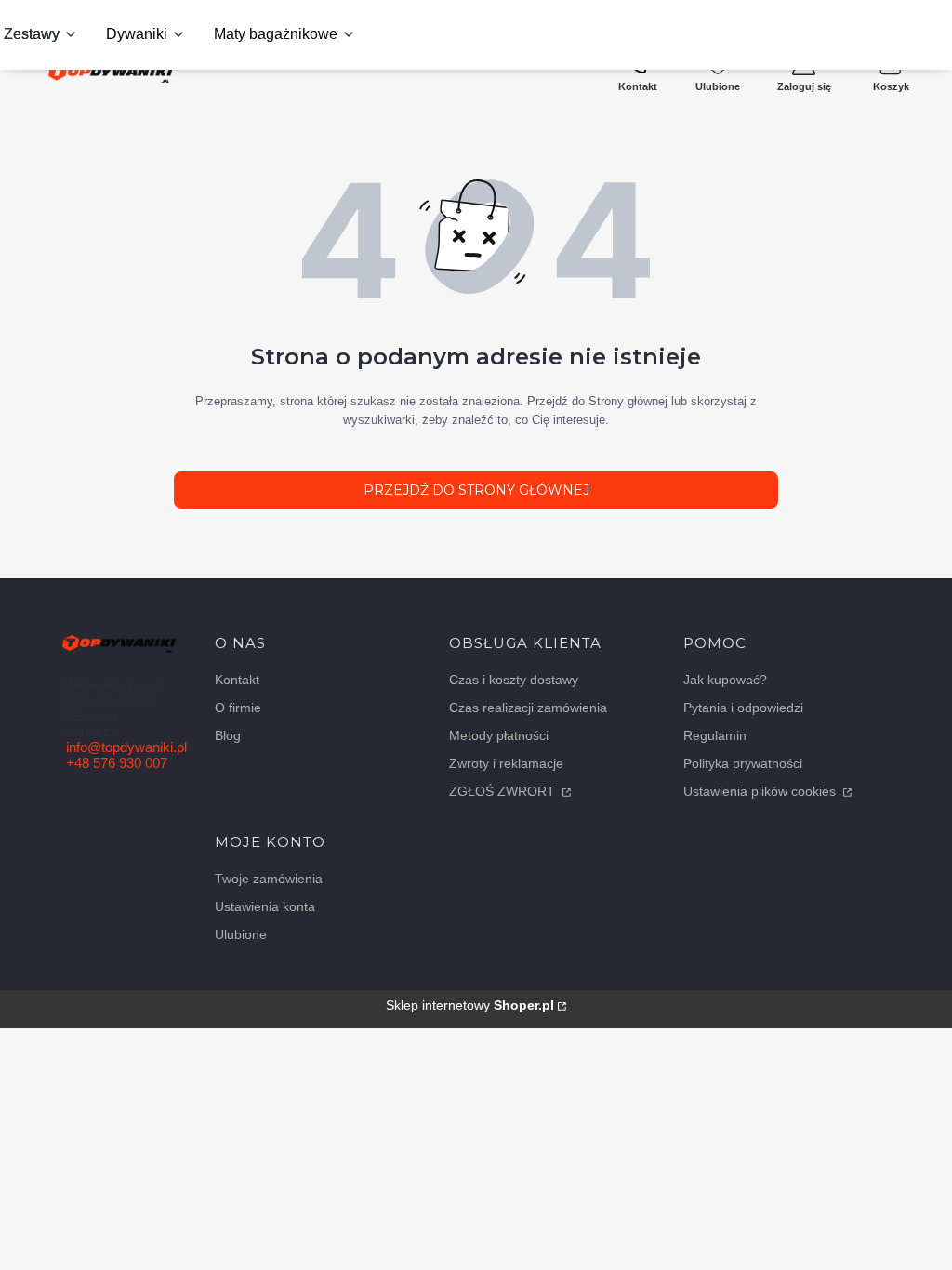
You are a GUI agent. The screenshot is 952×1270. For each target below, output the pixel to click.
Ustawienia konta (265, 906)
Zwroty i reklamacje (506, 763)
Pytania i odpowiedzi (743, 707)
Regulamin (715, 735)
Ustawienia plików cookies (761, 791)
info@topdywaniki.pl (126, 747)
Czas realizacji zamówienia (528, 707)
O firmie (238, 707)
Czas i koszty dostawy (513, 679)
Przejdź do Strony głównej (476, 490)
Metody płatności (499, 735)
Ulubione (241, 934)
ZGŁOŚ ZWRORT (504, 791)
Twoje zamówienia (269, 878)
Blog (228, 735)
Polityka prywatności (742, 763)
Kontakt (237, 679)
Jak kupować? (725, 679)
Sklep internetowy (470, 1005)
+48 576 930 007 (116, 763)
